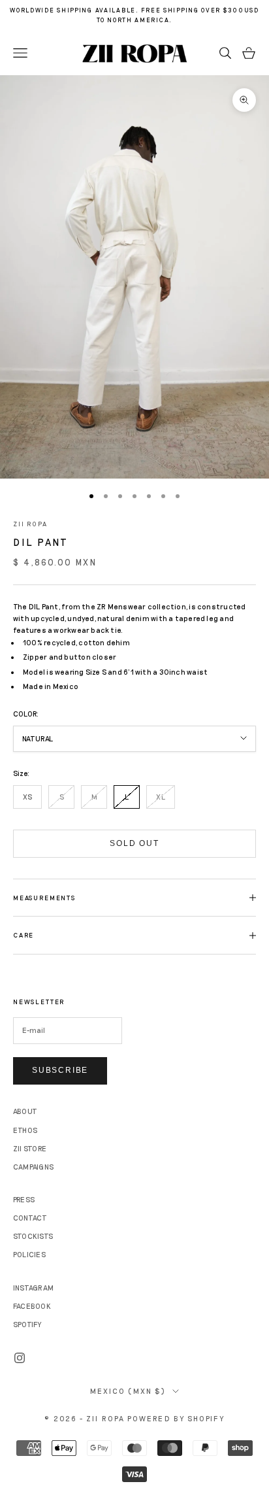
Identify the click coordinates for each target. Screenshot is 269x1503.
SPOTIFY (27, 1324)
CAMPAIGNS (33, 1166)
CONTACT (30, 1217)
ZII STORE (29, 1148)
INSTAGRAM (33, 1287)
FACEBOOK (32, 1306)
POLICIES (29, 1254)
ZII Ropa (30, 524)
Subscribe (60, 1070)
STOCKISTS (33, 1236)
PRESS (24, 1199)
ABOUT (25, 1111)
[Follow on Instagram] (19, 1357)
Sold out (134, 843)
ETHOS (25, 1130)
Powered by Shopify (176, 1418)
